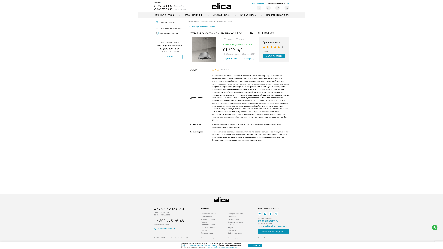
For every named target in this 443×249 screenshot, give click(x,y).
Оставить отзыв (274, 56)
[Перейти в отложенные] (259, 8)
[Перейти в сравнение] (268, 8)
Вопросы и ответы (235, 222)
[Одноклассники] (270, 214)
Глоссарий (232, 216)
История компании (235, 214)
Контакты (232, 230)
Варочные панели (194, 15)
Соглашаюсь (255, 245)
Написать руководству (273, 232)
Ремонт (204, 230)
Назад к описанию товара (203, 27)
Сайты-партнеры (235, 233)
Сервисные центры (208, 227)
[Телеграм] (276, 214)
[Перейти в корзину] (277, 8)
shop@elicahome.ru (268, 220)
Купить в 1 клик (231, 59)
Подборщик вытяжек (277, 15)
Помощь (231, 225)
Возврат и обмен (208, 225)
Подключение (206, 216)
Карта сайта (262, 238)
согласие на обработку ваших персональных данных (199, 245)
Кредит (204, 222)
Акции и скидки (258, 3)
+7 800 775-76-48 (163, 9)
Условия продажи (208, 219)
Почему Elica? (233, 219)
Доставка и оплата (208, 214)
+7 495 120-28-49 (163, 6)
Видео (230, 227)
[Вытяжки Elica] (222, 6)
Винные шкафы (248, 15)
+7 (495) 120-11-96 (170, 48)
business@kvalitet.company (272, 226)
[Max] (265, 214)
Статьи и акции (207, 233)
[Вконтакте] (259, 214)
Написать (169, 57)
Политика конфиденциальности (212, 238)
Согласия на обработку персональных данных (222, 247)
